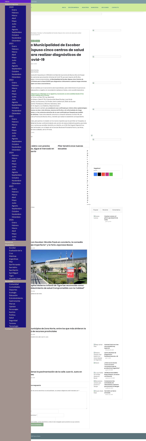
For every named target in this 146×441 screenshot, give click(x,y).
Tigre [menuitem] (11, 276)
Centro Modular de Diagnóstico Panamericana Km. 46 (111, 354)
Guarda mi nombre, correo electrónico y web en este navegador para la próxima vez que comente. (54, 422)
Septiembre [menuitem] (17, 32)
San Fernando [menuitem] (14, 264)
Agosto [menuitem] (15, 29)
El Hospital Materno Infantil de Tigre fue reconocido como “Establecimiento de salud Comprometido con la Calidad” (55, 286)
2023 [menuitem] (11, 116)
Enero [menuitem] (14, 10)
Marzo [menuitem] (14, 15)
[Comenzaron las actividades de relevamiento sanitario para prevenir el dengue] (98, 383)
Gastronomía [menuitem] (14, 301)
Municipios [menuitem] (9, 245)
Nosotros (85, 7)
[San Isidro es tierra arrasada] (98, 393)
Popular (95, 210)
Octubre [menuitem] (15, 35)
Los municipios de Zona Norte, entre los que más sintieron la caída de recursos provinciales (56, 330)
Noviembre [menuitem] (16, 38)
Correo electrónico (31, 415)
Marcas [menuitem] (12, 304)
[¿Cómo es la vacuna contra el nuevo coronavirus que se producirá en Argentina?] (98, 365)
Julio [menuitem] (14, 26)
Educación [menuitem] (13, 295)
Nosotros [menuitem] (9, 242)
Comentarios (116, 210)
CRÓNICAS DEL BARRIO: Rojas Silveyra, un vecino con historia (111, 374)
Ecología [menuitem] (12, 292)
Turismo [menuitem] (12, 323)
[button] (106, 200)
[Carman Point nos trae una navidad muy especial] (98, 347)
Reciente (105, 210)
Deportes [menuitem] (13, 290)
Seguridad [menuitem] (13, 320)
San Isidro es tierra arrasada (110, 392)
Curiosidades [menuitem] (14, 287)
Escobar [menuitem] (12, 248)
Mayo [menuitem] (14, 21)
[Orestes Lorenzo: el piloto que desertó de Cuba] (98, 279)
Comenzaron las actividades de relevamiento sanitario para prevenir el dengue (111, 383)
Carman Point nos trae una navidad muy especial (111, 346)
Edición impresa (73, 7)
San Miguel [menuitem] (13, 273)
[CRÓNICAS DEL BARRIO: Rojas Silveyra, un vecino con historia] (98, 375)
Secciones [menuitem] (9, 281)
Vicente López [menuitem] (15, 278)
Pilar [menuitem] (11, 262)
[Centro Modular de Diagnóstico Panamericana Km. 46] (98, 356)
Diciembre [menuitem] (16, 40)
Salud (37, 41)
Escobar (40, 33)
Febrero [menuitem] (15, 12)
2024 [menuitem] (11, 152)
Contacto (115, 7)
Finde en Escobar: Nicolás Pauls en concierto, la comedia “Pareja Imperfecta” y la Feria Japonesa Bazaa (54, 243)
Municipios (94, 7)
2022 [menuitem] (11, 80)
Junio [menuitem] (14, 24)
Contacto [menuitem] (9, 329)
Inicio (64, 7)
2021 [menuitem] (11, 43)
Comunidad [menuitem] (14, 284)
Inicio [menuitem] (7, 1)
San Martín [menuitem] (13, 270)
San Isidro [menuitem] (13, 267)
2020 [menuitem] (11, 7)
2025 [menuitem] (11, 186)
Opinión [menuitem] (12, 306)
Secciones (105, 7)
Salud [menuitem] (11, 318)
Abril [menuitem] (14, 18)
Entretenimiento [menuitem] (16, 298)
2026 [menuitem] (11, 220)
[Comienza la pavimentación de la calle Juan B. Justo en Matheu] (56, 353)
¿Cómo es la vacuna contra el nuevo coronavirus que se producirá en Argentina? (112, 365)
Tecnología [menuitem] (13, 326)
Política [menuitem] (12, 315)
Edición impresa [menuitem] (11, 4)
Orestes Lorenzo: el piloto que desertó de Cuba (111, 218)
